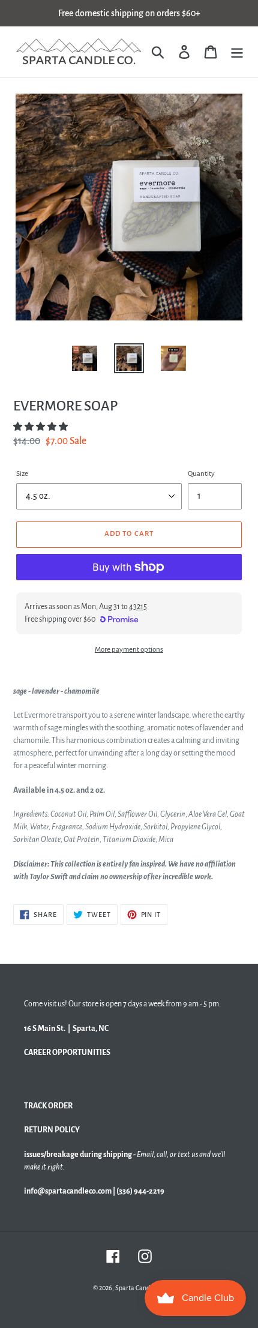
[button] (41, 426)
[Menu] (237, 52)
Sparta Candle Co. (140, 1287)
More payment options (129, 649)
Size (22, 474)
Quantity (201, 474)
